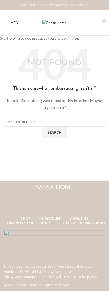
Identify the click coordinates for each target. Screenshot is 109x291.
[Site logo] (54, 22)
